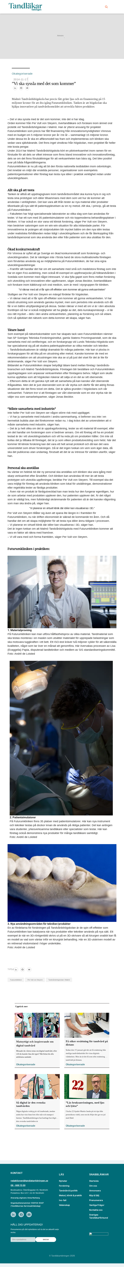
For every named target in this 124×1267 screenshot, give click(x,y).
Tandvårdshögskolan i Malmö (59, 980)
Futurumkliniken (16, 980)
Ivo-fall (62, 1200)
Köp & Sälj (94, 1195)
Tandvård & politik (68, 1190)
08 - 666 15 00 (18, 1185)
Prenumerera (96, 1200)
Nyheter (63, 1181)
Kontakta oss (96, 1210)
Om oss (93, 1185)
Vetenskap (64, 1205)
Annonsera (95, 1190)
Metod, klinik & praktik (70, 1195)
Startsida (94, 1181)
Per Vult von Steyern (35, 980)
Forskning (64, 1185)
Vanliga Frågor (96, 1205)
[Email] (27, 88)
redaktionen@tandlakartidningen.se (29, 1180)
